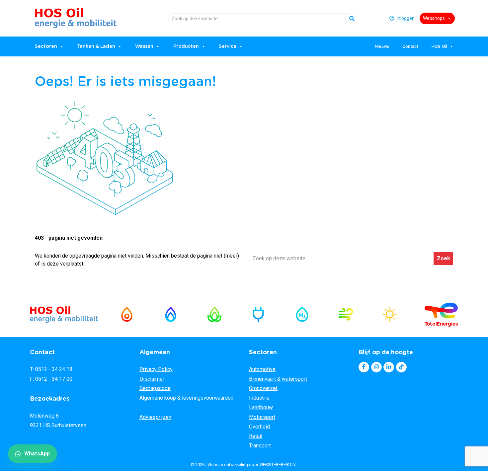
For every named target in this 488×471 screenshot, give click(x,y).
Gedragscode (155, 388)
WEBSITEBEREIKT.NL (278, 464)
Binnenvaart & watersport (278, 379)
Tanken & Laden (96, 46)
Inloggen (406, 18)
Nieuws (382, 46)
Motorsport (262, 417)
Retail (255, 436)
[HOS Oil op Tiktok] (401, 367)
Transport (260, 445)
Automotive (262, 369)
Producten (186, 46)
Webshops (434, 18)
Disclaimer (151, 379)
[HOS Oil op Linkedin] (388, 367)
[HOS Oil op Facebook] (364, 367)
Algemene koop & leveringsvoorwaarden (186, 398)
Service (227, 46)
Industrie (259, 398)
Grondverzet (263, 388)
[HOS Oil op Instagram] (376, 367)
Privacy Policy (156, 369)
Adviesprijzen (155, 417)
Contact (410, 46)
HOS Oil (52, 16)
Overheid (259, 427)
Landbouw (261, 407)
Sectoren (46, 46)
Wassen (144, 46)
